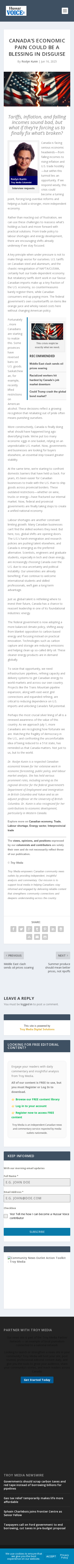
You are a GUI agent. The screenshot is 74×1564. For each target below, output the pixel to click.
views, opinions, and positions (32, 840)
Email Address (13, 1192)
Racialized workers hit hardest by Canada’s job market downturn (44, 380)
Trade (57, 821)
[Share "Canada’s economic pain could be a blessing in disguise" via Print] (45, 937)
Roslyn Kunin (30, 61)
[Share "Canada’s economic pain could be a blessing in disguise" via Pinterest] (45, 929)
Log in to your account (31, 1106)
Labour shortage (18, 825)
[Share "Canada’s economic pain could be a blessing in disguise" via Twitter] (21, 929)
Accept (51, 1556)
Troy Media (16, 862)
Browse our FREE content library (38, 1099)
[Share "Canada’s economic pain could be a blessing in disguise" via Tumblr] (37, 929)
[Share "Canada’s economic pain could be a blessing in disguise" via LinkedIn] (53, 929)
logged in (26, 1004)
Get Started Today (37, 1380)
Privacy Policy (64, 1556)
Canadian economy (40, 821)
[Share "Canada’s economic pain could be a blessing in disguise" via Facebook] (13, 929)
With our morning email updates (24, 1168)
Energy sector (37, 825)
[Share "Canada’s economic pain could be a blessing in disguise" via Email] (37, 937)
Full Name (11, 1176)
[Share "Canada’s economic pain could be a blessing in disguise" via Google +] (29, 929)
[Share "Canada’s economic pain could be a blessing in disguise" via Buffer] (61, 929)
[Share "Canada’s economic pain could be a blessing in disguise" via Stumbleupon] (29, 937)
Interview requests (23, 188)
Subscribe (37, 1232)
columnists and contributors (33, 845)
